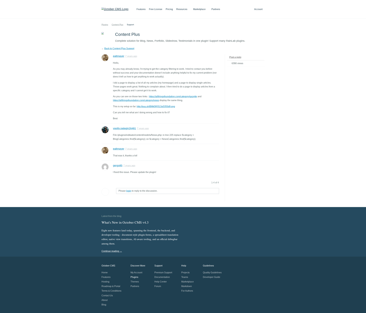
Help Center (160, 281)
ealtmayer (118, 56)
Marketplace (199, 9)
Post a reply (235, 57)
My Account (136, 272)
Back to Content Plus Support (119, 48)
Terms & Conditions (111, 291)
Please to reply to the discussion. (138, 191)
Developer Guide (211, 277)
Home (105, 272)
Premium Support (163, 272)
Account (258, 9)
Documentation (162, 277)
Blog (104, 304)
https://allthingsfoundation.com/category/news (136, 100)
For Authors (187, 291)
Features (141, 9)
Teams (184, 277)
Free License (155, 9)
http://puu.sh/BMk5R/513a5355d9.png (156, 106)
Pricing (169, 9)
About (105, 300)
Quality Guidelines (212, 272)
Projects (185, 272)
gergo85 (117, 165)
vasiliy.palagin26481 (124, 128)
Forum (157, 286)
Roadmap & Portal (111, 286)
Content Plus (117, 24)
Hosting (105, 281)
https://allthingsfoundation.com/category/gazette (173, 96)
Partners (215, 9)
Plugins (105, 24)
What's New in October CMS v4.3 (125, 222)
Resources (182, 9)
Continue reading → (112, 251)
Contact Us (107, 295)
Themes (135, 281)
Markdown (186, 286)
